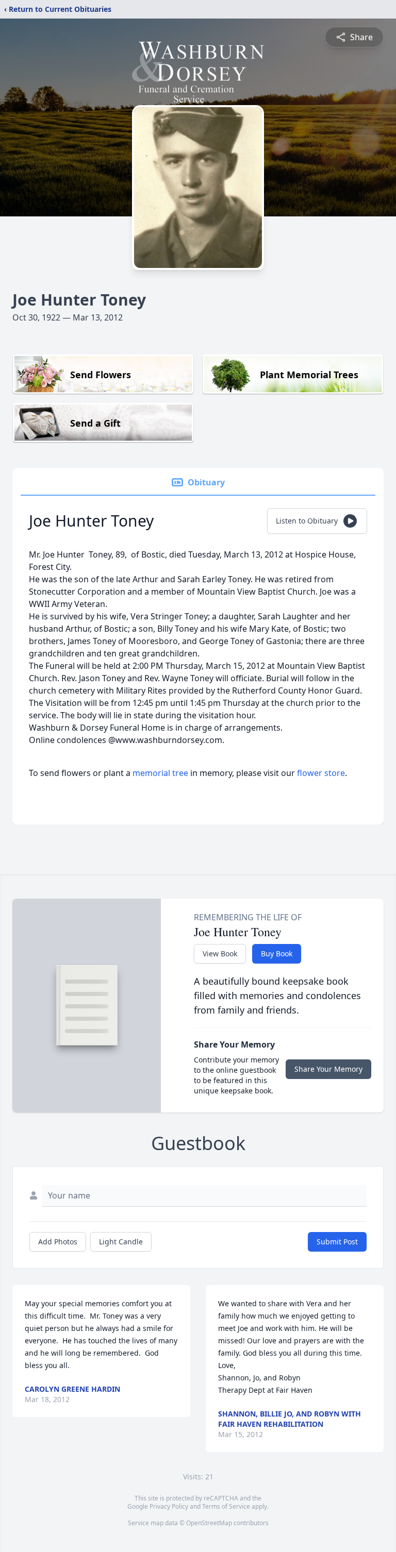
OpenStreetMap (209, 1523)
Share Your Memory (328, 1069)
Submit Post (337, 1241)
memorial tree (160, 773)
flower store (321, 773)
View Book (220, 953)
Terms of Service (226, 1506)
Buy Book (276, 953)
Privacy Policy (169, 1506)
